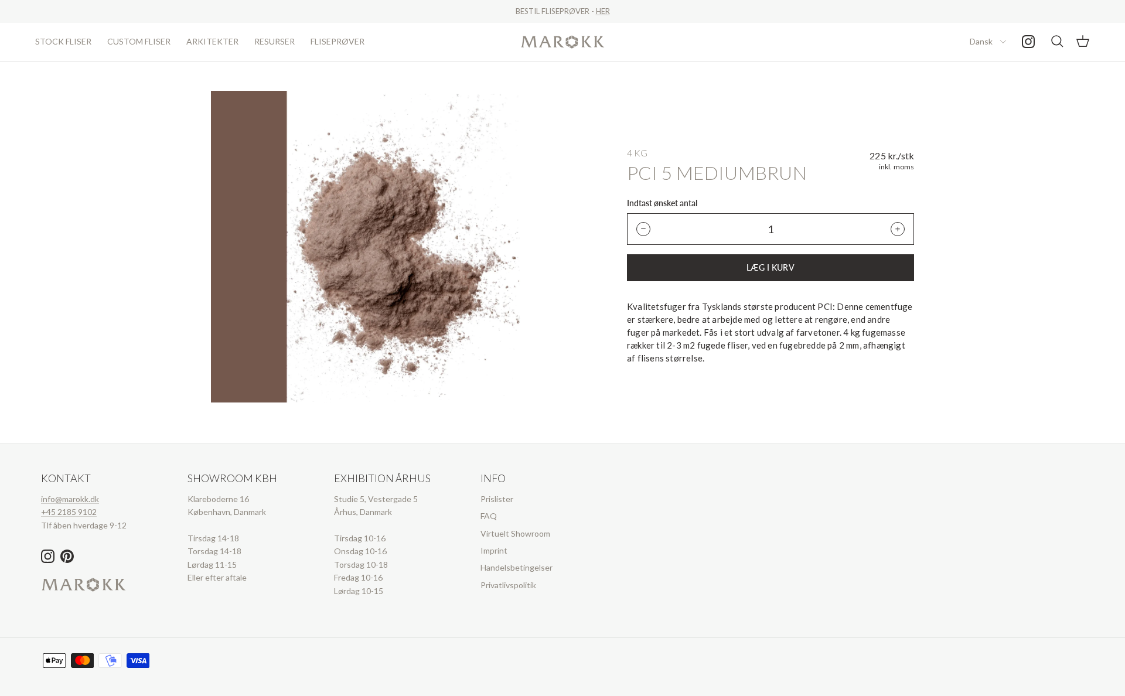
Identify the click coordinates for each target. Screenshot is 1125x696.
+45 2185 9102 (69, 512)
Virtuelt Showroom (515, 533)
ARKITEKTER (212, 41)
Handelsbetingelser (516, 567)
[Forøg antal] (898, 229)
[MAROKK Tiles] (562, 42)
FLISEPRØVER (337, 41)
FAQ (488, 516)
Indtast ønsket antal (662, 203)
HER (603, 11)
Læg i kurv (770, 267)
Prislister (496, 499)
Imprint (493, 550)
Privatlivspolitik (508, 585)
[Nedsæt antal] (643, 229)
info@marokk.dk (70, 499)
